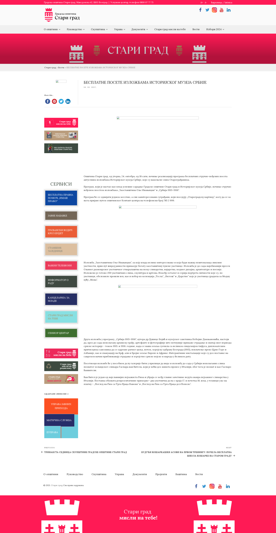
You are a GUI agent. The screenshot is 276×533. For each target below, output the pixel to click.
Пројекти (161, 474)
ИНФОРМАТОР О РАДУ (58, 281)
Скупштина (98, 29)
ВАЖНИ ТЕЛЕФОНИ (60, 265)
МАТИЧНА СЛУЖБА (59, 420)
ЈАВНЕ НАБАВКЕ (57, 215)
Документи (138, 29)
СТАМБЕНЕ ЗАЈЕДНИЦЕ (55, 249)
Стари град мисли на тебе (170, 29)
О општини (51, 29)
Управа (118, 29)
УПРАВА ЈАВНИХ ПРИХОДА (61, 406)
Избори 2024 (214, 29)
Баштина (181, 474)
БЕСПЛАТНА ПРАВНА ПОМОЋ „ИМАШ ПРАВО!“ (60, 198)
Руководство (74, 29)
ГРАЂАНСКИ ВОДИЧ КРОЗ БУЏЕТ (60, 232)
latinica (228, 2)
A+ (201, 2)
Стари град (50, 67)
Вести (196, 29)
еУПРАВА (52, 432)
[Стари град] (62, 21)
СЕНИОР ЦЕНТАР (58, 333)
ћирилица (216, 2)
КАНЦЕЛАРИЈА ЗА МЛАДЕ (58, 299)
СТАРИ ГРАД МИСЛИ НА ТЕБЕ (60, 317)
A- (206, 2)
